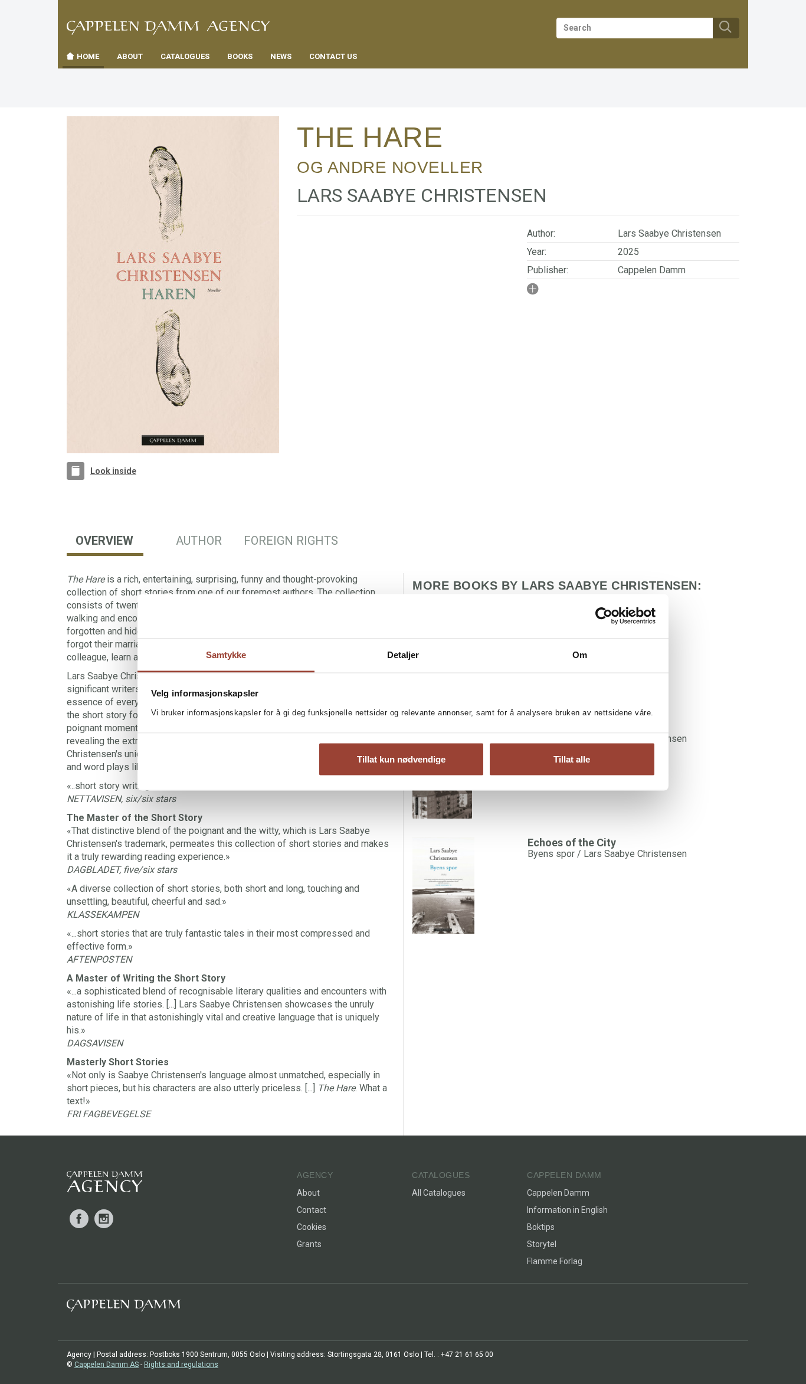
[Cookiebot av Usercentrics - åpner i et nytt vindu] (604, 616)
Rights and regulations (181, 1364)
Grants (309, 1244)
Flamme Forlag (554, 1261)
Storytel (541, 1244)
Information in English (567, 1210)
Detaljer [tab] (403, 654)
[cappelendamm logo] (124, 1308)
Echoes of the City (571, 842)
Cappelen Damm (652, 270)
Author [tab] (199, 541)
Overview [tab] (104, 541)
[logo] (105, 1184)
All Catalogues (439, 1192)
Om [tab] (579, 654)
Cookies (311, 1227)
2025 (628, 251)
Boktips (541, 1227)
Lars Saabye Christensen (669, 233)
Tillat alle (571, 759)
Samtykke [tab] (226, 654)
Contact (311, 1210)
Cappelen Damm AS (106, 1364)
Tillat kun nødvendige (401, 759)
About (308, 1192)
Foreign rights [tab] (291, 541)
